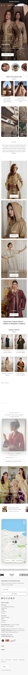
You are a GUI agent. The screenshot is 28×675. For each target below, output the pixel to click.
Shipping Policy (22, 659)
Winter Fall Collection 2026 (14, 77)
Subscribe (14, 593)
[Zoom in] (24, 521)
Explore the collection (14, 461)
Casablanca (8, 560)
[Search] (4, 5)
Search (2, 659)
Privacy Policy (3, 661)
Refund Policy (15, 659)
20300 (2, 609)
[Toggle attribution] (25, 562)
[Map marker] (15, 536)
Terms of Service (8, 659)
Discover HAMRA (7, 54)
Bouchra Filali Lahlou (7, 670)
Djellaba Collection (14, 329)
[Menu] (1, 5)
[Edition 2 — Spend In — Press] (18, 457)
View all (14, 78)
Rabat (13, 560)
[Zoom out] (24, 523)
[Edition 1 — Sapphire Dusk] (10, 457)
